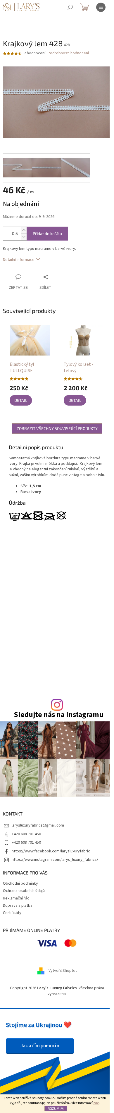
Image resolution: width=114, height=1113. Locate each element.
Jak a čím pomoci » (39, 1045)
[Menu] (101, 7)
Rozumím (56, 1108)
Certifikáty (12, 913)
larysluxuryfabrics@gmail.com (38, 825)
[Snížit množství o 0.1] (24, 237)
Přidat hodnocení (71, 614)
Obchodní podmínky (20, 883)
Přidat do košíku (47, 233)
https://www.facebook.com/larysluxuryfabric (51, 851)
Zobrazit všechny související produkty (57, 428)
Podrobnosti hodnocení (68, 53)
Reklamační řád (16, 898)
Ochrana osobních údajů (24, 891)
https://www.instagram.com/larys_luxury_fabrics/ (55, 860)
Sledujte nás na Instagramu (58, 714)
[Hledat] (70, 7)
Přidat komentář (34, 677)
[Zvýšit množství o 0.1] (24, 230)
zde (96, 1103)
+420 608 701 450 (26, 834)
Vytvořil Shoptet (63, 971)
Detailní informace (18, 260)
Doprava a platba (17, 905)
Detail (20, 400)
